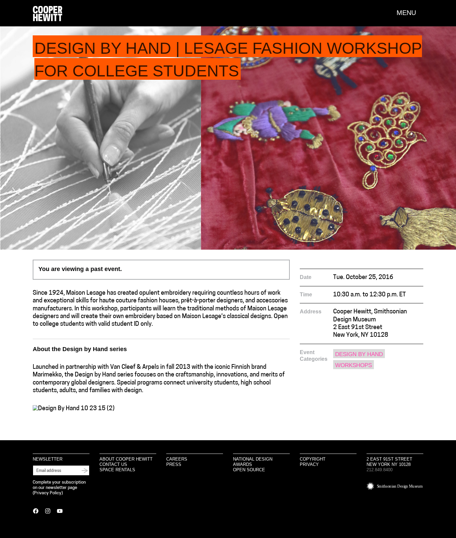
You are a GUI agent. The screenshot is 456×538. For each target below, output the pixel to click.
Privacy (309, 464)
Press (173, 464)
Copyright (312, 459)
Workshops (353, 365)
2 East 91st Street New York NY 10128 (389, 462)
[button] (410, 12)
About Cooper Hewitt (126, 459)
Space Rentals (117, 469)
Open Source (249, 469)
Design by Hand (359, 354)
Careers (176, 459)
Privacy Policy (47, 493)
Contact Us (113, 464)
